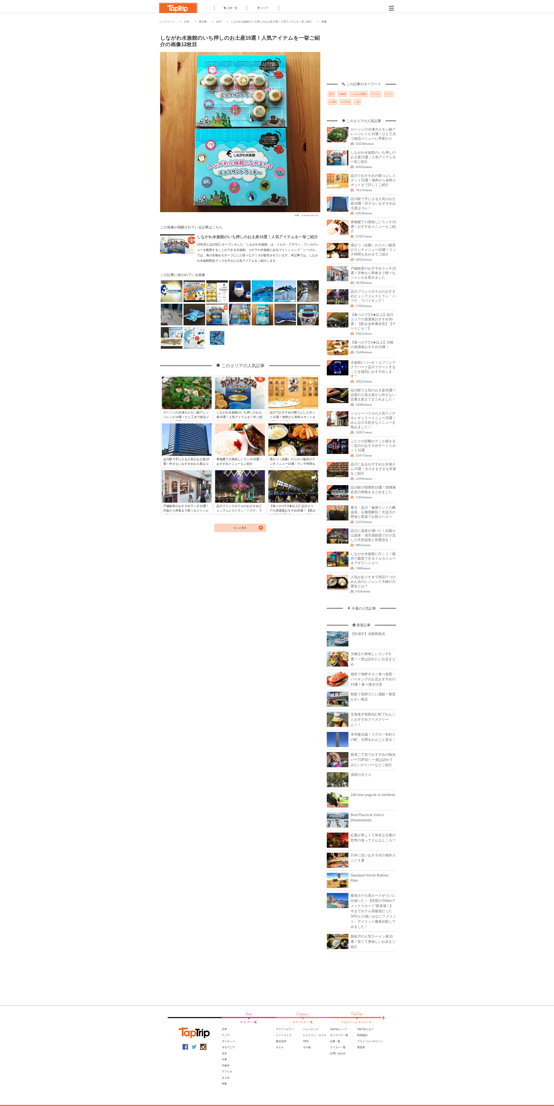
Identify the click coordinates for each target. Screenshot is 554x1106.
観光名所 (281, 1041)
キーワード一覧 (339, 1035)
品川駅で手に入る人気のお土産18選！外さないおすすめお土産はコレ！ (373, 203)
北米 (224, 1053)
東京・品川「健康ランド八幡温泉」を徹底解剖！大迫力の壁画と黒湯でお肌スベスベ (373, 512)
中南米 (226, 1065)
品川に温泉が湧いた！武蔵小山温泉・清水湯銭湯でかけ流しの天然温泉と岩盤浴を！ (373, 535)
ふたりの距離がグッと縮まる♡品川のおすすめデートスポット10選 (373, 445)
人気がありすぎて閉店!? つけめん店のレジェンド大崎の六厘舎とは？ (373, 581)
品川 (218, 21)
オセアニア (228, 1047)
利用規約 (362, 1035)
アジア (226, 1035)
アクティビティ (285, 1029)
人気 (357, 102)
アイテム (375, 94)
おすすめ (345, 102)
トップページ (167, 21)
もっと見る (240, 527)
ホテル (280, 1047)
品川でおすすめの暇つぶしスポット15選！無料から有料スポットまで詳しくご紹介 (373, 180)
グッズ (388, 94)
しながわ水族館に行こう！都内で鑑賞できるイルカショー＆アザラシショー (373, 558)
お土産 (332, 102)
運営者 (361, 1047)
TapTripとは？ (365, 1029)
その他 (307, 1047)
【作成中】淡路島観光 (368, 634)
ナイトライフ (283, 1035)
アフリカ (227, 1071)
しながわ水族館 (358, 94)
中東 (224, 1059)
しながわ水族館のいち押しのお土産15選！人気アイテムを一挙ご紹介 (271, 21)
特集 (224, 1083)
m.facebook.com (310, 215)
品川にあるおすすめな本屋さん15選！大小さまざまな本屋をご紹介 (373, 468)
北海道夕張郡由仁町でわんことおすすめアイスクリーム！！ (373, 719)
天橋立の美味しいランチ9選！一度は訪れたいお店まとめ (373, 659)
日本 (186, 21)
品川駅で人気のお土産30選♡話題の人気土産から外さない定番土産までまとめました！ (373, 394)
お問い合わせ (338, 1053)
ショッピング (311, 1029)
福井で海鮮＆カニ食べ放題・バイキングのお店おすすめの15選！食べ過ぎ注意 (373, 679)
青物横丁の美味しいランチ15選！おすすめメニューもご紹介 (373, 226)
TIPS (306, 1041)
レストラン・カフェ (314, 1035)
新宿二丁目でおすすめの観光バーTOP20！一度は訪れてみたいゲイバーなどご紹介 (373, 760)
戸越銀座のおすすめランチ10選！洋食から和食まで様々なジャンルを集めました (373, 272)
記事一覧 (232, 8)
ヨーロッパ (228, 1041)
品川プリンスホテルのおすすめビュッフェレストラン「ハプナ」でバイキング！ (373, 296)
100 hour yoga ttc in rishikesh (373, 795)
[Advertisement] (361, 55)
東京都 (203, 21)
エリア (264, 8)
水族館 (342, 94)
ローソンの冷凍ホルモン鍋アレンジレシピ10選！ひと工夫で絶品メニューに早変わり (373, 134)
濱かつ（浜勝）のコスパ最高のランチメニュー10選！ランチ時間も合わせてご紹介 (373, 249)
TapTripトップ (338, 1029)
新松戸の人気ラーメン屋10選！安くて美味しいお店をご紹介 (373, 942)
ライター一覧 (338, 1047)
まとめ (226, 1077)
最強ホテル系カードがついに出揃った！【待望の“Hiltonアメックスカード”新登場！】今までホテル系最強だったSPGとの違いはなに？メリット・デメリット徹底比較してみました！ (373, 911)
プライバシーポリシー (370, 1041)
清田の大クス (361, 775)
